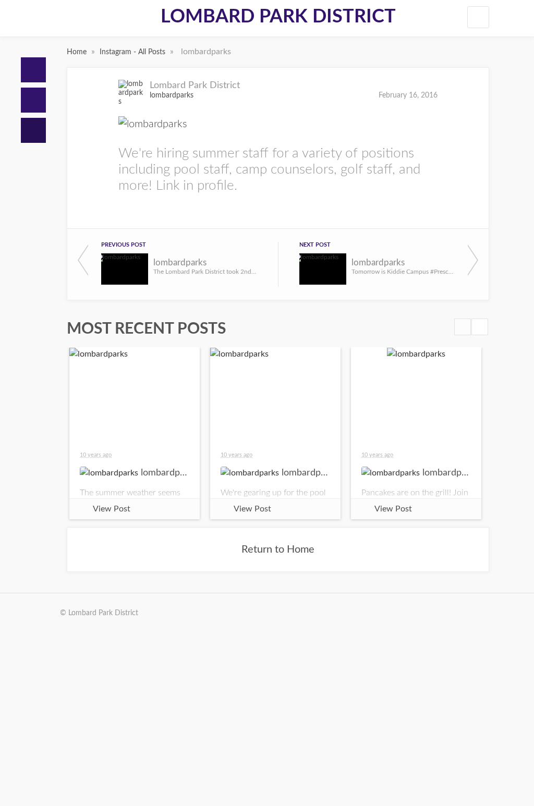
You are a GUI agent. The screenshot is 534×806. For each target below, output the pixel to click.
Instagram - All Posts (133, 52)
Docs (33, 100)
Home (33, 69)
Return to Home (277, 549)
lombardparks (171, 95)
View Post (111, 509)
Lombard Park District (278, 16)
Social (33, 130)
